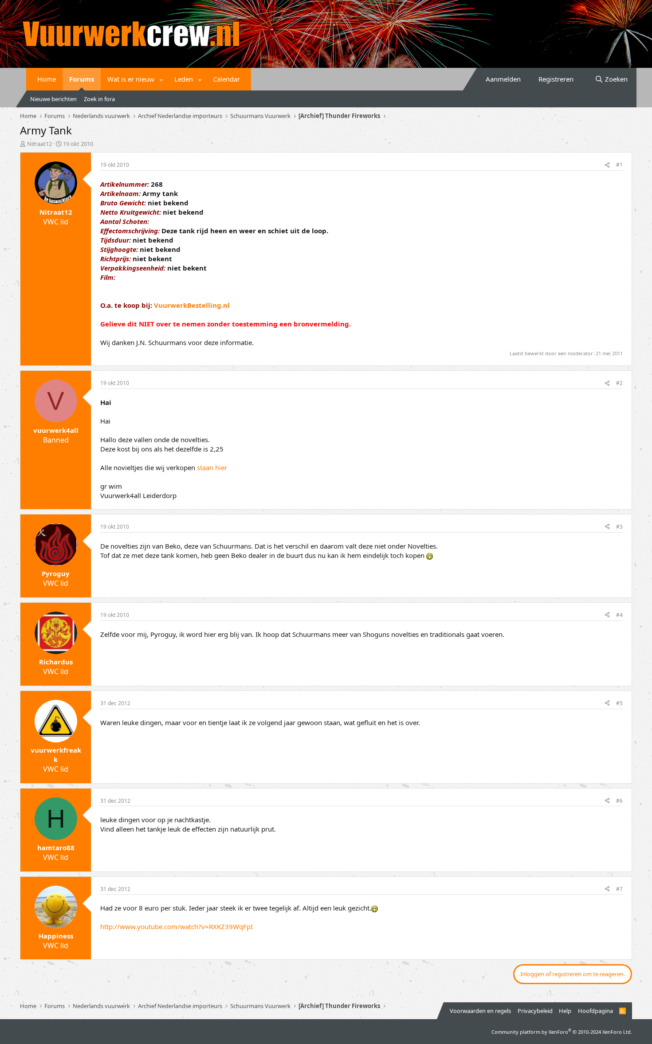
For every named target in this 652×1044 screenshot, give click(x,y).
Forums (81, 79)
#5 (619, 703)
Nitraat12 (39, 144)
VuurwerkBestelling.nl (192, 305)
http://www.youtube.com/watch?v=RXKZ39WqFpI (176, 926)
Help (565, 1011)
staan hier (212, 467)
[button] (161, 79)
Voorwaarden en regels (480, 1011)
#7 (619, 889)
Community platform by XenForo (561, 1031)
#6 (619, 801)
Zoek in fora (99, 99)
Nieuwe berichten (53, 99)
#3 (619, 526)
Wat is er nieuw (130, 79)
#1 (619, 165)
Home (46, 79)
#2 (619, 383)
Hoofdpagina (595, 1011)
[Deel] (607, 165)
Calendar (226, 79)
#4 (619, 615)
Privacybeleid (535, 1011)
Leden (183, 79)
